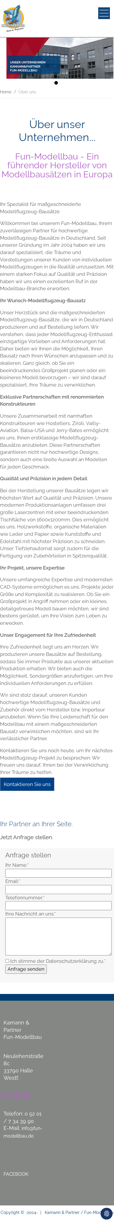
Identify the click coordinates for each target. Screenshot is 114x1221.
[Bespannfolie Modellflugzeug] (34, 18)
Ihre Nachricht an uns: (30, 914)
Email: (12, 881)
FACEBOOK (16, 1174)
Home (5, 92)
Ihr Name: (17, 865)
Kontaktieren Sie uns (27, 784)
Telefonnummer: (25, 898)
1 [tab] (57, 84)
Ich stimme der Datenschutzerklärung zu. (57, 961)
